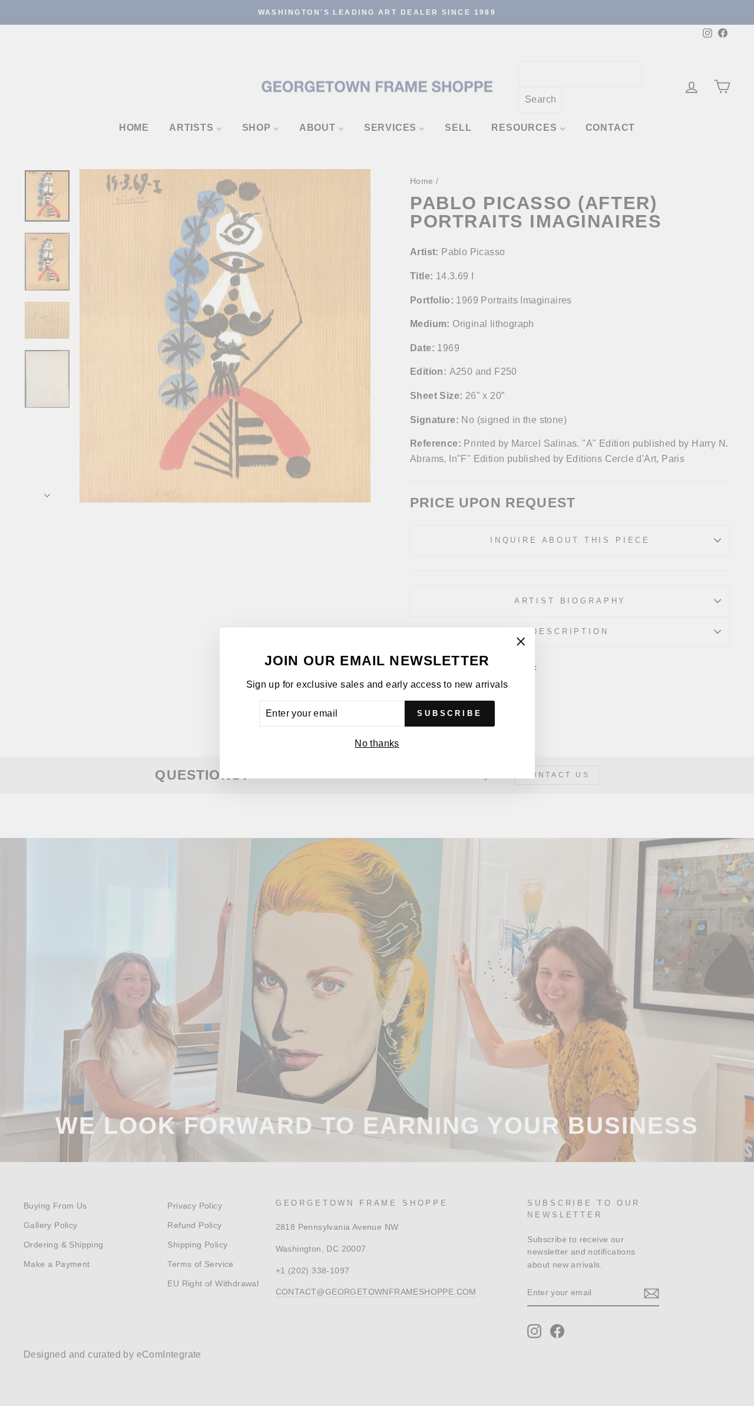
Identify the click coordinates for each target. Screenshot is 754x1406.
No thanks (377, 743)
